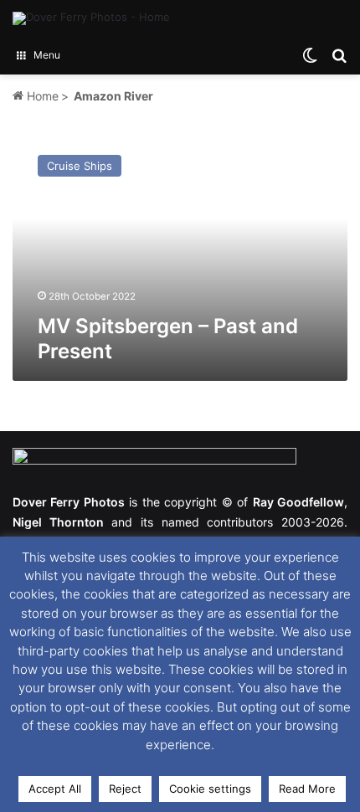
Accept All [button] (54, 788)
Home (41, 96)
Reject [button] (125, 788)
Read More (307, 788)
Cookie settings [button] (210, 788)
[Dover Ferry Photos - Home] (91, 18)
